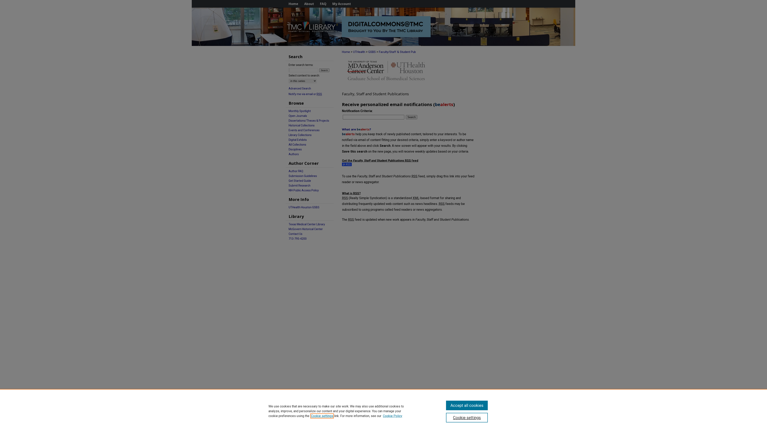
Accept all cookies (466, 405)
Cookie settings (322, 416)
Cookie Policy (392, 416)
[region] (383, 411)
